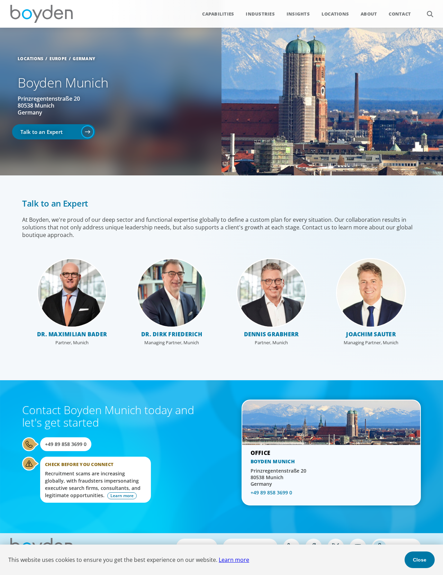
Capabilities (218, 14)
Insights (298, 14)
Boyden (41, 14)
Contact (400, 14)
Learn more (234, 560)
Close (419, 560)
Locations (335, 14)
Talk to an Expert (41, 131)
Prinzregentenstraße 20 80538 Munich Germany (49, 105)
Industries (260, 14)
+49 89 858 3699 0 (66, 444)
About (369, 14)
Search (429, 13)
